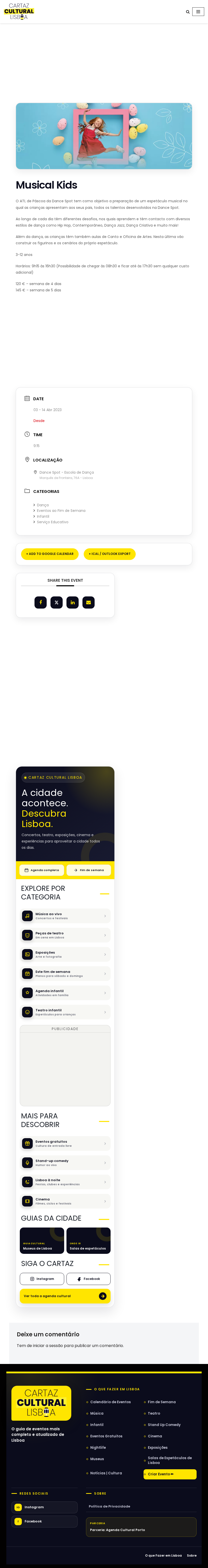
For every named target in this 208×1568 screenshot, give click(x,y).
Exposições (158, 1447)
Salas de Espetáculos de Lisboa (170, 1460)
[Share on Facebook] (40, 602)
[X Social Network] (56, 602)
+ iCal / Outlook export (110, 554)
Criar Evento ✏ (161, 1474)
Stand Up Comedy (164, 1424)
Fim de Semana (162, 1402)
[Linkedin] (72, 602)
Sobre (100, 1494)
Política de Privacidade (109, 1506)
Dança (43, 505)
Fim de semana (92, 870)
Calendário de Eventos (110, 1402)
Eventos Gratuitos (106, 1436)
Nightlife (98, 1447)
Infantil (43, 516)
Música (96, 1413)
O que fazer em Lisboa (117, 1389)
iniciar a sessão (48, 1346)
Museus (97, 1459)
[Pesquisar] (188, 12)
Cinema (155, 1436)
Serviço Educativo (52, 522)
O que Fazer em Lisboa (163, 1555)
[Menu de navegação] (198, 11)
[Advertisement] (104, 57)
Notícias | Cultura (106, 1473)
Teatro (154, 1413)
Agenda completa (45, 870)
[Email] (88, 602)
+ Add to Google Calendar (50, 554)
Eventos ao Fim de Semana (61, 510)
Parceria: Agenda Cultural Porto (117, 1530)
